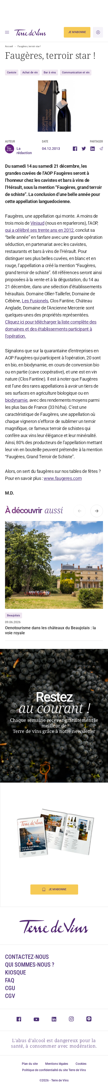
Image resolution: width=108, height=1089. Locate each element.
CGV (10, 996)
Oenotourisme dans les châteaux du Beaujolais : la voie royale (50, 630)
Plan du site (30, 1064)
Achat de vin (30, 72)
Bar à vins (50, 72)
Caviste (11, 72)
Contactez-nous (27, 957)
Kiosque (15, 972)
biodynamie (16, 400)
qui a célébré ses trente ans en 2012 (39, 230)
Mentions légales (56, 1064)
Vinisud (37, 223)
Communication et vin (75, 72)
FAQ (9, 980)
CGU (10, 988)
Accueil (9, 46)
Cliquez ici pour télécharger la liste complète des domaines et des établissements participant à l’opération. (50, 329)
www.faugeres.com (63, 478)
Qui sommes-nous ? (29, 964)
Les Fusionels (35, 300)
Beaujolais (13, 615)
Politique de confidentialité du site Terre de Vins (54, 1070)
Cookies (81, 1064)
